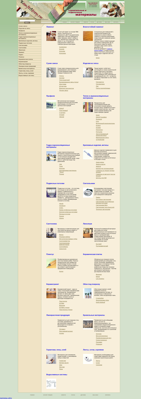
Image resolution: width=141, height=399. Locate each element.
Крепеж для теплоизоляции (104, 168)
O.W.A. (61, 208)
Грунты (61, 76)
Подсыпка (99, 132)
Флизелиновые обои (102, 300)
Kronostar (62, 51)
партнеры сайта (6, 398)
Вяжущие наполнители (66, 88)
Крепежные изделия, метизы (28, 41)
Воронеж (99, 274)
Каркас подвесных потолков (68, 210)
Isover (98, 115)
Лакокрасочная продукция (27, 66)
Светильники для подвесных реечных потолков (105, 202)
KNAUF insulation (101, 117)
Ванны (61, 234)
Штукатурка (63, 86)
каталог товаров (75, 22)
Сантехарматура (64, 241)
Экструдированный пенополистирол (102, 134)
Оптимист (62, 329)
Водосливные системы (26, 75)
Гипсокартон (100, 82)
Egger (98, 58)
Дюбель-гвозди (100, 164)
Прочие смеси (63, 90)
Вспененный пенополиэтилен (105, 123)
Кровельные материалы (27, 68)
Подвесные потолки (25, 43)
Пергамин (99, 342)
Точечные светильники (103, 209)
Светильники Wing (102, 205)
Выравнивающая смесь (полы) (68, 82)
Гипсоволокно (100, 84)
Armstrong (62, 206)
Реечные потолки (64, 214)
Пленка (61, 174)
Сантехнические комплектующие (64, 243)
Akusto (61, 203)
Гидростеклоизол (101, 340)
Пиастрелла (63, 301)
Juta (60, 164)
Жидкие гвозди (64, 363)
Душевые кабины (64, 237)
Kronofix (61, 49)
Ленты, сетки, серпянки (26, 73)
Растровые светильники (103, 199)
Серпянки (99, 365)
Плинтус (21, 57)
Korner (61, 271)
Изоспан (62, 168)
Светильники (23, 45)
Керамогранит (23, 61)
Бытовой (98, 244)
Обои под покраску (25, 64)
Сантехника (22, 48)
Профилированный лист (103, 338)
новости (85, 22)
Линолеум (22, 50)
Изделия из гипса (24, 28)
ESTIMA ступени (64, 307)
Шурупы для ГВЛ (101, 178)
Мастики (62, 367)
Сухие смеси (23, 26)
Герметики (62, 361)
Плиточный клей (64, 80)
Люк (97, 86)
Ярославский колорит (66, 331)
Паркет (21, 54)
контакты (116, 22)
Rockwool (99, 119)
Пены (61, 369)
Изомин (98, 127)
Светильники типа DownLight (105, 207)
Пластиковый (63, 110)
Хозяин (61, 333)
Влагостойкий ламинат (93, 27)
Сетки (98, 363)
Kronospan (62, 53)
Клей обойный (100, 302)
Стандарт (62, 112)
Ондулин (98, 334)
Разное (61, 216)
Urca (97, 121)
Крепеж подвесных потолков (68, 212)
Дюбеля (98, 166)
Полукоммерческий (102, 246)
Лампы (98, 197)
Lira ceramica (100, 278)
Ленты (98, 361)
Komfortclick (63, 47)
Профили (22, 31)
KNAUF (61, 108)
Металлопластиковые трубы (68, 239)
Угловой (61, 115)
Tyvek (61, 166)
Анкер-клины (100, 162)
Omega (61, 218)
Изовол (98, 125)
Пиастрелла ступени (65, 309)
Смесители (62, 249)
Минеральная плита (102, 137)
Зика (60, 365)
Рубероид (99, 344)
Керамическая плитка (26, 59)
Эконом (61, 117)
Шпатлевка (62, 84)
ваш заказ (107, 22)
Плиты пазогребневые (103, 88)
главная (64, 22)
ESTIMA (61, 303)
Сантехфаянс (63, 247)
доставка (99, 22)
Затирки (61, 78)
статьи (92, 22)
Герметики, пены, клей (26, 71)
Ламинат (21, 52)
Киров (98, 276)
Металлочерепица (102, 336)
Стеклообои (100, 298)
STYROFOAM (100, 139)
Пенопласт (99, 130)
